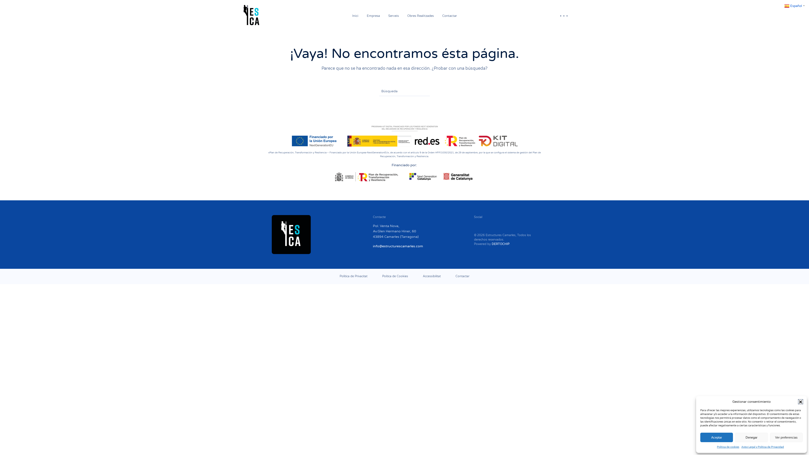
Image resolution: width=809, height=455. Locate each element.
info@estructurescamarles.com (398, 246)
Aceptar (716, 437)
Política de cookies (728, 447)
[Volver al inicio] (252, 16)
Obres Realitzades (420, 16)
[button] (800, 402)
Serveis (393, 16)
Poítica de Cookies (395, 276)
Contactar (449, 16)
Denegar (751, 437)
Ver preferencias (786, 437)
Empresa (373, 16)
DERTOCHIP (500, 244)
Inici (355, 16)
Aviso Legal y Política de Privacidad (762, 447)
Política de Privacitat (353, 276)
